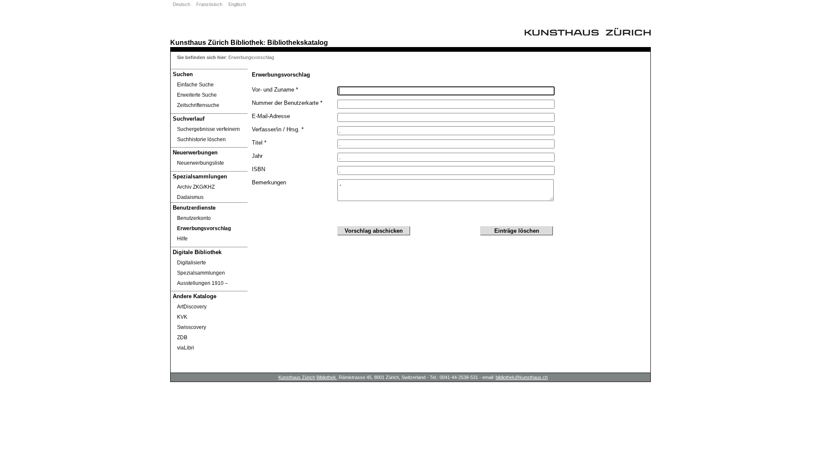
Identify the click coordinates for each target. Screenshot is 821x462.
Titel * (259, 142)
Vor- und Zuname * (275, 89)
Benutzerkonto (194, 218)
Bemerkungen (269, 182)
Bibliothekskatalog (297, 42)
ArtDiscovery (192, 307)
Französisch (209, 4)
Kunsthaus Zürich (199, 42)
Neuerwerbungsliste (200, 163)
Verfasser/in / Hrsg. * (278, 129)
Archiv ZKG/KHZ (196, 187)
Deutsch (181, 4)
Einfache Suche (195, 85)
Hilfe (182, 239)
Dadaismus (190, 197)
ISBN (258, 169)
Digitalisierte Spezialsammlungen (201, 268)
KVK (182, 317)
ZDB (182, 338)
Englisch (237, 4)
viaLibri (185, 348)
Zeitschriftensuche (198, 105)
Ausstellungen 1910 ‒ (202, 283)
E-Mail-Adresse (271, 116)
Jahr (257, 156)
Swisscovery (191, 327)
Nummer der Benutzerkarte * (287, 103)
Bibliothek (246, 42)
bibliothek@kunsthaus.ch (522, 377)
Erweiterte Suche (197, 95)
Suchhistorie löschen (201, 139)
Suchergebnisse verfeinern (208, 129)
